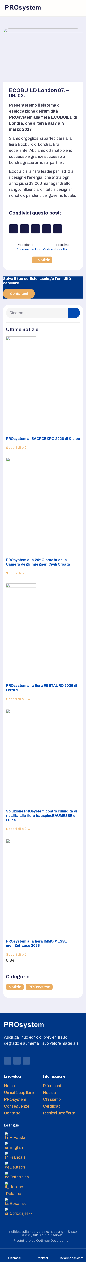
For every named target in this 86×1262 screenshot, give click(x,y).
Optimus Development (54, 1240)
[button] (77, 7)
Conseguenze (16, 1106)
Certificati (52, 1106)
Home (9, 1085)
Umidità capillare (19, 1092)
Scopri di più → (18, 447)
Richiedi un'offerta (59, 1113)
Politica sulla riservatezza (29, 1232)
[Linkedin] (26, 1061)
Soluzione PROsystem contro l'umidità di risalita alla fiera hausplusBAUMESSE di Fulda (41, 815)
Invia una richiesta (71, 1258)
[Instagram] (17, 1061)
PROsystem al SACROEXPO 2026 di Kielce (43, 439)
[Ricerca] (74, 313)
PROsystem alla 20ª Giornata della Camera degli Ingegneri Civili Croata (38, 562)
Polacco (13, 1193)
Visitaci (43, 1258)
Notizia (43, 260)
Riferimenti (52, 1085)
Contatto (12, 1113)
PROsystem (39, 987)
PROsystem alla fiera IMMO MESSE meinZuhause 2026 (36, 943)
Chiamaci (14, 1258)
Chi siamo (52, 1099)
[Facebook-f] (7, 1061)
